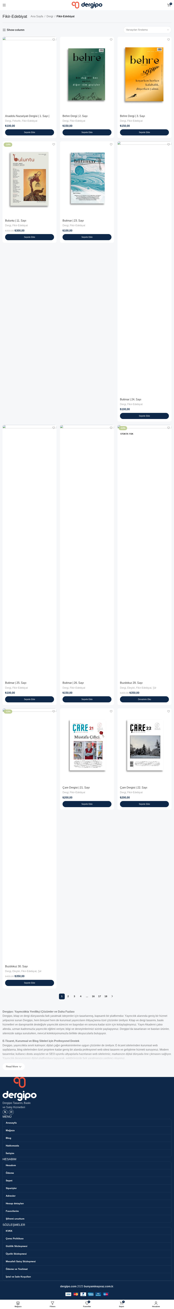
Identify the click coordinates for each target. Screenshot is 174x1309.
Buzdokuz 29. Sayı (131, 682)
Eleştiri (131, 687)
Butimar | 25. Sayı (15, 682)
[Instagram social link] (11, 1112)
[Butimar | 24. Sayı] (144, 268)
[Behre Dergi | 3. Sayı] (144, 74)
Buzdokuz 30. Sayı (16, 966)
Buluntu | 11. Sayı (15, 220)
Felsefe (16, 120)
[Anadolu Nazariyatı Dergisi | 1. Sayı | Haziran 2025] (30, 74)
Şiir (154, 687)
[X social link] (5, 1112)
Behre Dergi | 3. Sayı (132, 116)
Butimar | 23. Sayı (73, 220)
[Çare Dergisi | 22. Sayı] (144, 746)
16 (93, 996)
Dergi (50, 16)
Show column (15, 29)
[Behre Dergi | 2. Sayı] (87, 74)
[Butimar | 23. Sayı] (87, 179)
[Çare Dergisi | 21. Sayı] (87, 746)
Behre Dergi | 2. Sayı (75, 116)
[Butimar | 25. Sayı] (30, 552)
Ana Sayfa (37, 16)
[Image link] (20, 1088)
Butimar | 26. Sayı (73, 682)
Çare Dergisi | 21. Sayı (76, 787)
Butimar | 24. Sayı (130, 399)
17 (99, 996)
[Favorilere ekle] (54, 40)
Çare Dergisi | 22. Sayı (133, 787)
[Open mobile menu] (4, 5)
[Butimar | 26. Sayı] (87, 552)
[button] (29, 132)
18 (106, 996)
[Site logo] (87, 4)
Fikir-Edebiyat (29, 120)
